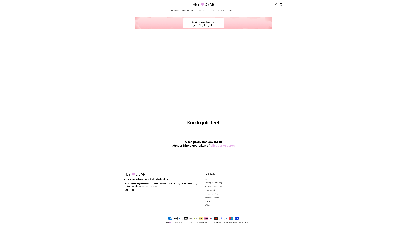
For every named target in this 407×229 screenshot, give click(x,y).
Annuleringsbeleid (211, 194)
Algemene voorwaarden (213, 186)
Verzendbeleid (217, 222)
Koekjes (207, 201)
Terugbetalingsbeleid (179, 222)
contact (208, 179)
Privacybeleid (210, 190)
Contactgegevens (244, 222)
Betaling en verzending (213, 183)
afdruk (207, 205)
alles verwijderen (222, 145)
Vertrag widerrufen (212, 198)
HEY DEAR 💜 (167, 222)
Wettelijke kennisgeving (230, 222)
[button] (188, 10)
